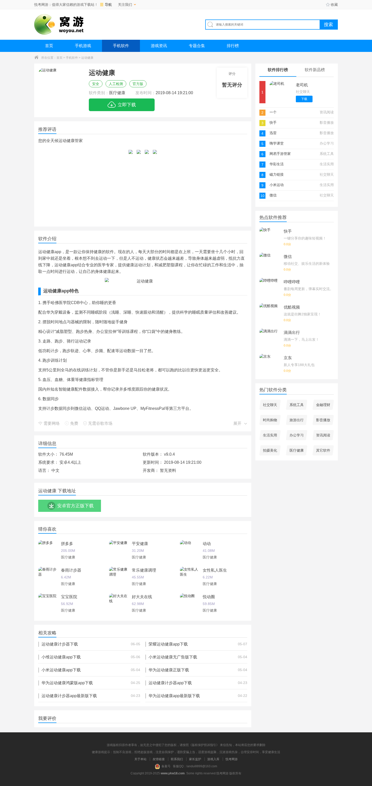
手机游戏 (83, 46)
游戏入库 (213, 759)
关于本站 (140, 759)
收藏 (334, 5)
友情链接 (159, 759)
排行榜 (233, 46)
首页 (49, 46)
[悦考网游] (59, 24)
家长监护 (195, 759)
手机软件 (121, 46)
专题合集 (197, 46)
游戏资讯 (159, 46)
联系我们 (177, 759)
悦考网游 (231, 759)
